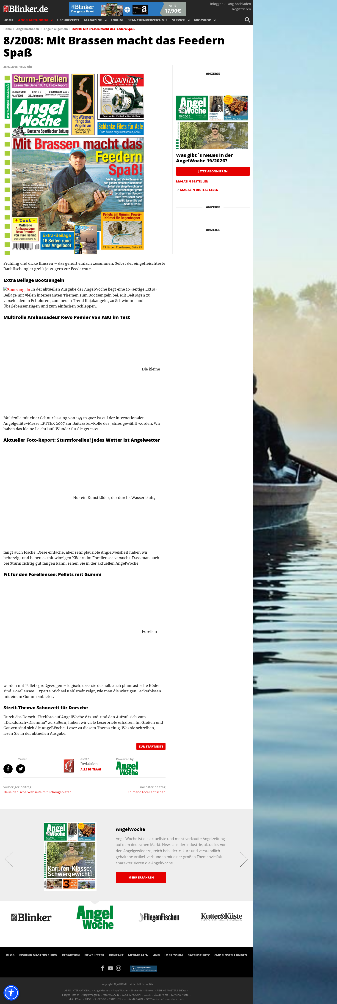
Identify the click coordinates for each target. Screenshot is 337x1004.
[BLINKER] (25, 8)
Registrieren (241, 9)
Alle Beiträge (91, 769)
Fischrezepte (68, 20)
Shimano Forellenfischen (146, 792)
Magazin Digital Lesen (199, 190)
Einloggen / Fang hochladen (229, 4)
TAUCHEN (115, 999)
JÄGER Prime (161, 994)
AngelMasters (102, 990)
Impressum (173, 955)
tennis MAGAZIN (133, 999)
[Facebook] (104, 968)
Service (178, 20)
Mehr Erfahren (141, 877)
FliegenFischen (71, 994)
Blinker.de (136, 990)
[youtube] (112, 968)
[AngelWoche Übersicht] (127, 767)
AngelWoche (120, 990)
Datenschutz (199, 955)
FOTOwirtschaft (155, 999)
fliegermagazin (91, 994)
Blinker (149, 990)
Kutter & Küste (179, 994)
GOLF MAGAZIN (131, 994)
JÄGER (147, 994)
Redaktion (89, 764)
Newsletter (94, 955)
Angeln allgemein (56, 29)
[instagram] (119, 968)
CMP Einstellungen (230, 955)
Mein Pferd (75, 999)
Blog (10, 955)
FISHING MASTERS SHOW (38, 955)
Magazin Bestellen (192, 181)
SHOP (88, 999)
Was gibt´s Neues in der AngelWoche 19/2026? (204, 158)
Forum (117, 20)
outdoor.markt (176, 999)
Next (244, 859)
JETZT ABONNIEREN (213, 171)
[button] (11, 992)
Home (8, 20)
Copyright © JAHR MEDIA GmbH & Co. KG (126, 984)
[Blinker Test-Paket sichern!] (127, 8)
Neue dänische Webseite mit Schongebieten (37, 792)
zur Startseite (151, 746)
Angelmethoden (33, 20)
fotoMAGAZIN (111, 994)
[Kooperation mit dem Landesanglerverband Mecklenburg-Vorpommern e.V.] (143, 968)
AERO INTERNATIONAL (77, 990)
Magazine (93, 20)
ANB (156, 955)
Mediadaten (138, 955)
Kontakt (116, 955)
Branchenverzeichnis (147, 20)
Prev (9, 859)
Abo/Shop (202, 20)
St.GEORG (100, 999)
